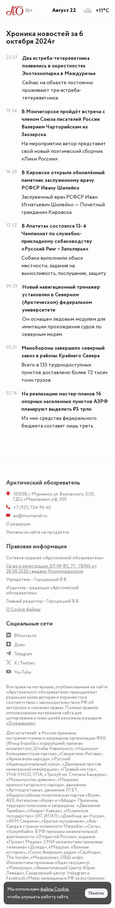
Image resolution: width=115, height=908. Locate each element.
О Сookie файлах (23, 609)
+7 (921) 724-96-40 (32, 507)
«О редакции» (20, 723)
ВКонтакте (25, 635)
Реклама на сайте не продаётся (37, 532)
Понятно (96, 893)
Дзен (19, 644)
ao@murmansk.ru (30, 515)
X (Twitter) (24, 663)
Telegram (23, 654)
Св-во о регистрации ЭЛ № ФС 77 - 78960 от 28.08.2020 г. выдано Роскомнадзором (51, 569)
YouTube (22, 672)
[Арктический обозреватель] (15, 10)
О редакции (18, 524)
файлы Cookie (54, 889)
